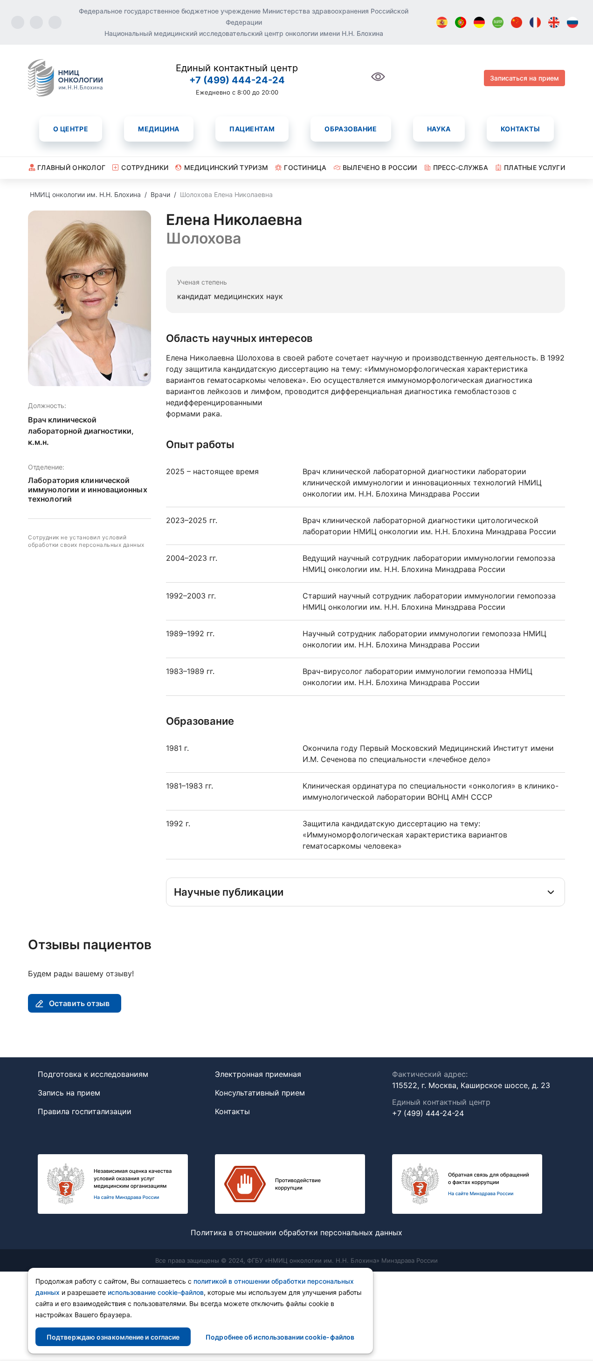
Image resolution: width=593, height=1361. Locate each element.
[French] (535, 22)
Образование (350, 129)
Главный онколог (71, 167)
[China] (516, 22)
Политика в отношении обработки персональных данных (296, 1232)
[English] (554, 22)
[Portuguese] (460, 22)
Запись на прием (69, 1092)
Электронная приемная (258, 1074)
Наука (439, 129)
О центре (70, 129)
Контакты (520, 129)
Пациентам (252, 129)
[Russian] (572, 22)
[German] (479, 22)
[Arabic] (498, 22)
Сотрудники (144, 167)
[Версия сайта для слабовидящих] (378, 82)
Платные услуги (534, 167)
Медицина (158, 129)
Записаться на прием (524, 78)
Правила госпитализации (84, 1111)
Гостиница (305, 167)
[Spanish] (442, 22)
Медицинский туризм (226, 167)
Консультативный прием (260, 1092)
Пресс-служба (460, 167)
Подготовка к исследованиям (93, 1074)
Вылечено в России (380, 167)
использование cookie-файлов (156, 1292)
